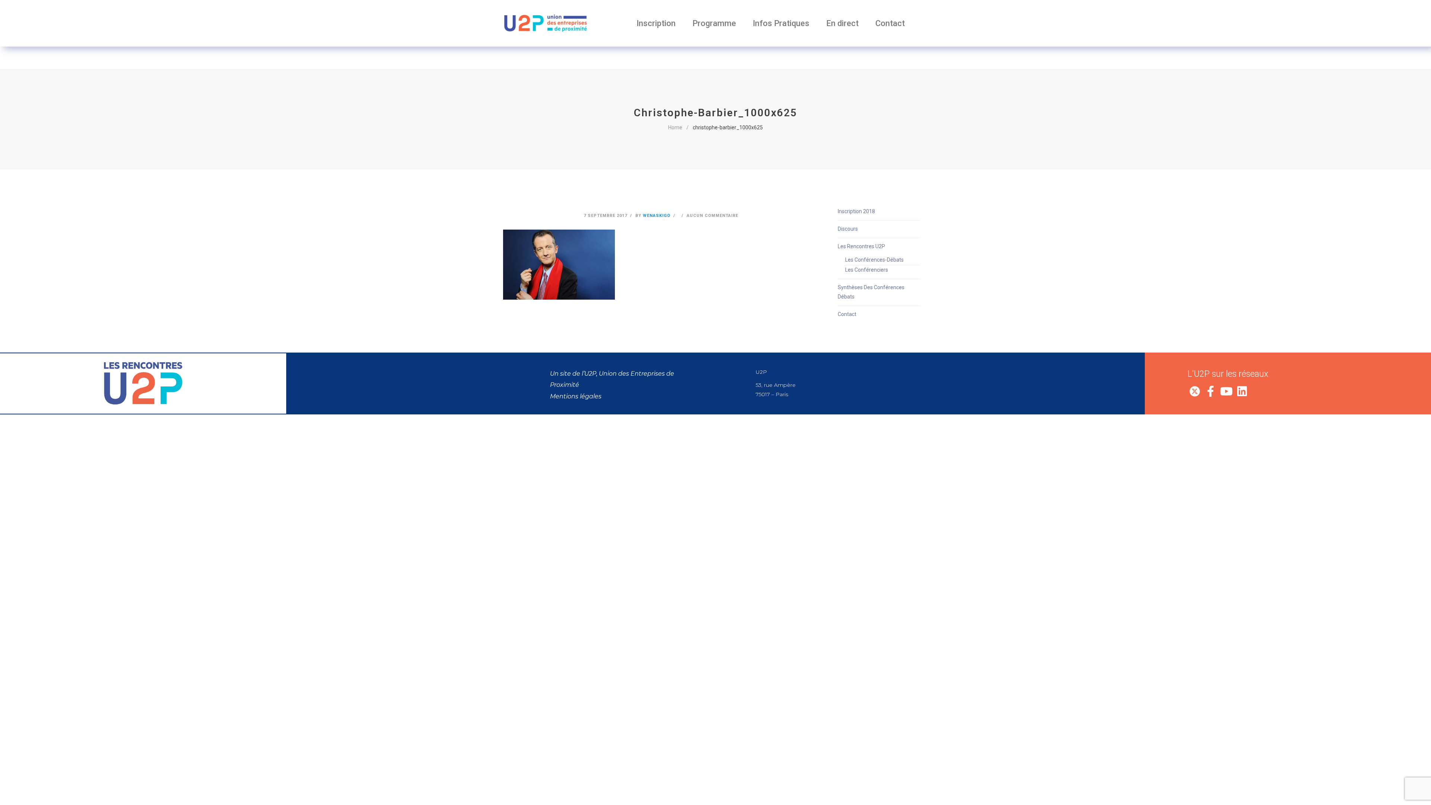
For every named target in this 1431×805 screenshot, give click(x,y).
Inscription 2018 (856, 211)
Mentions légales (575, 396)
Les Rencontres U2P (861, 246)
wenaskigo (656, 215)
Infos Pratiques (781, 23)
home (675, 127)
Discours (848, 229)
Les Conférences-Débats (874, 260)
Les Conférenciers (866, 270)
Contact (890, 23)
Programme (714, 23)
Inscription (656, 23)
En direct (842, 23)
